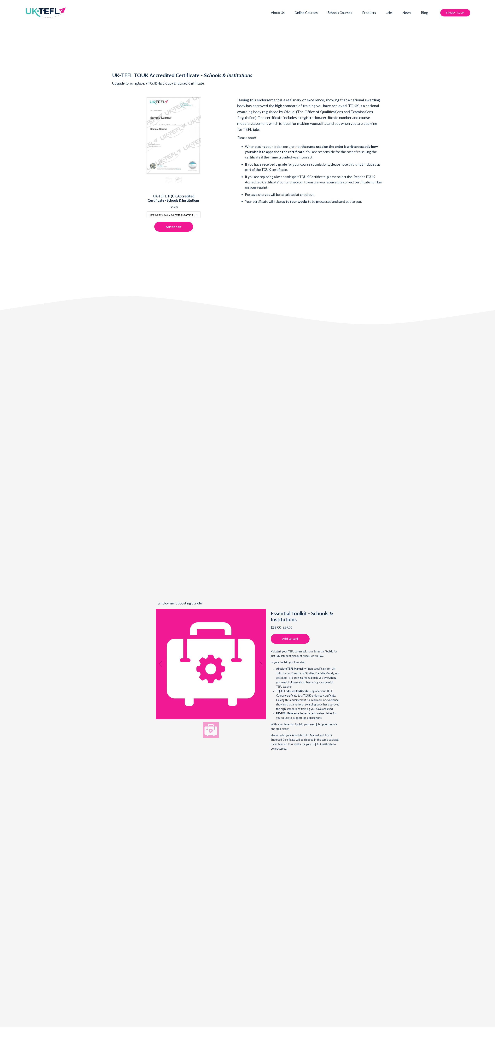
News (406, 13)
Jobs (389, 13)
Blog (424, 13)
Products (369, 13)
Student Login (455, 12)
